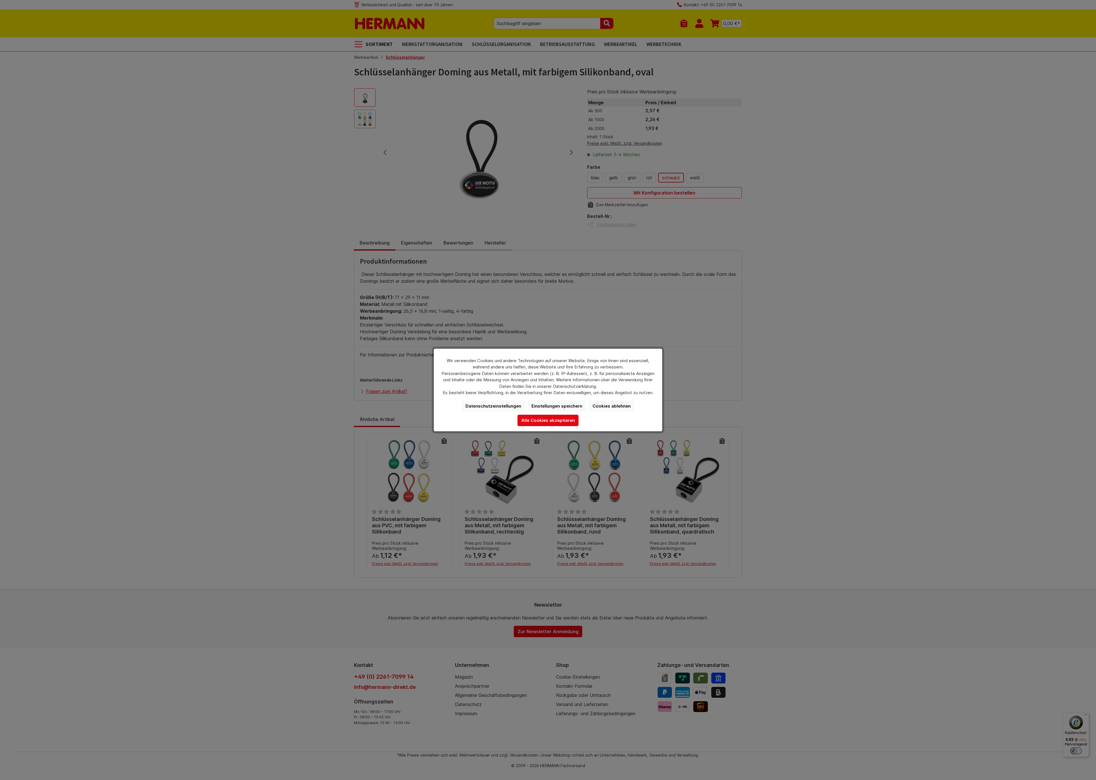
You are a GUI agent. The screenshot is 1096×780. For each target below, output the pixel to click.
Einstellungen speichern (556, 406)
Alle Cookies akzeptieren (548, 420)
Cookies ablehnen (612, 406)
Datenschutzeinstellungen (493, 406)
